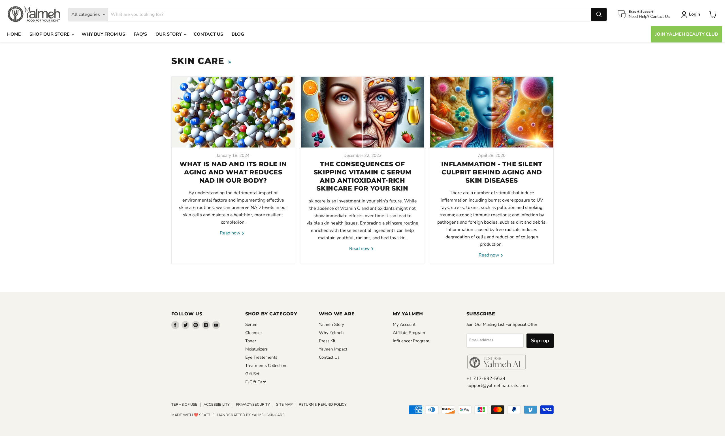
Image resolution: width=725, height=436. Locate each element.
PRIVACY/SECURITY (253, 404)
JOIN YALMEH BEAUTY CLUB (686, 34)
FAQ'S (140, 34)
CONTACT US (208, 34)
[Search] (599, 14)
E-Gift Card (255, 382)
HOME (14, 34)
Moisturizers (256, 349)
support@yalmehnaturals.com (497, 385)
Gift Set (252, 374)
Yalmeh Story (331, 324)
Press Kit (327, 341)
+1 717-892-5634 (486, 378)
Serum (251, 324)
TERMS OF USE (184, 404)
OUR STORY (169, 34)
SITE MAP (284, 404)
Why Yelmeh (331, 332)
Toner (250, 341)
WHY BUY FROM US (103, 34)
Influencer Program (411, 341)
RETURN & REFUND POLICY (323, 404)
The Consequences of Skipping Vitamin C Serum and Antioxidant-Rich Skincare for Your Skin (362, 176)
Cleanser (253, 332)
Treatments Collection (265, 365)
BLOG (238, 34)
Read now (230, 233)
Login (694, 14)
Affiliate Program (409, 332)
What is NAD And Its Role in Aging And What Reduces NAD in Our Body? (233, 172)
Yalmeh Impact (333, 349)
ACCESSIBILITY (217, 404)
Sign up (540, 340)
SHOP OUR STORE (50, 34)
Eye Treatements (261, 357)
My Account (404, 324)
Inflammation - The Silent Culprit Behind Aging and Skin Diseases (491, 172)
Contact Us (329, 357)
